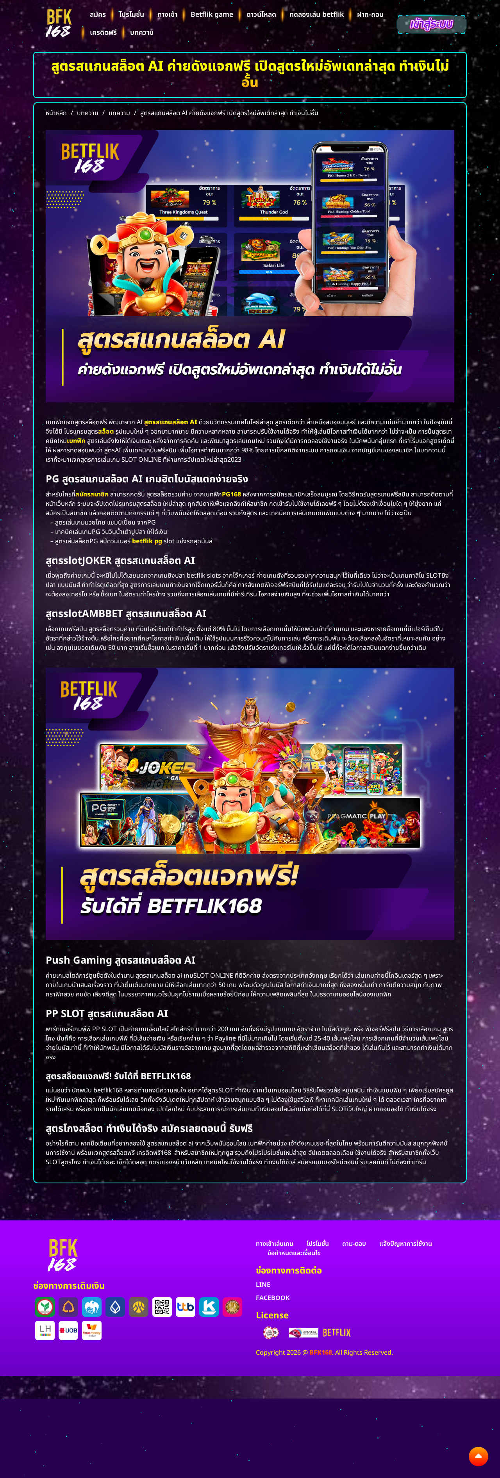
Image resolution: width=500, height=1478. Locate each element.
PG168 (231, 494)
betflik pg (147, 541)
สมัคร (98, 14)
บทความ (142, 32)
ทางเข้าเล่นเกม (274, 1244)
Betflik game (212, 14)
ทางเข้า (167, 14)
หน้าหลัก (56, 113)
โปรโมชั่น (131, 14)
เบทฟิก (76, 441)
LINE (263, 1284)
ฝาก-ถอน (370, 14)
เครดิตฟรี (103, 32)
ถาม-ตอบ (354, 1244)
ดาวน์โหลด (261, 14)
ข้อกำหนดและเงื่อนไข (294, 1253)
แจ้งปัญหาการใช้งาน (405, 1244)
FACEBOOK (272, 1298)
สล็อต (106, 431)
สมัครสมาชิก (92, 494)
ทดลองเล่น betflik (316, 14)
